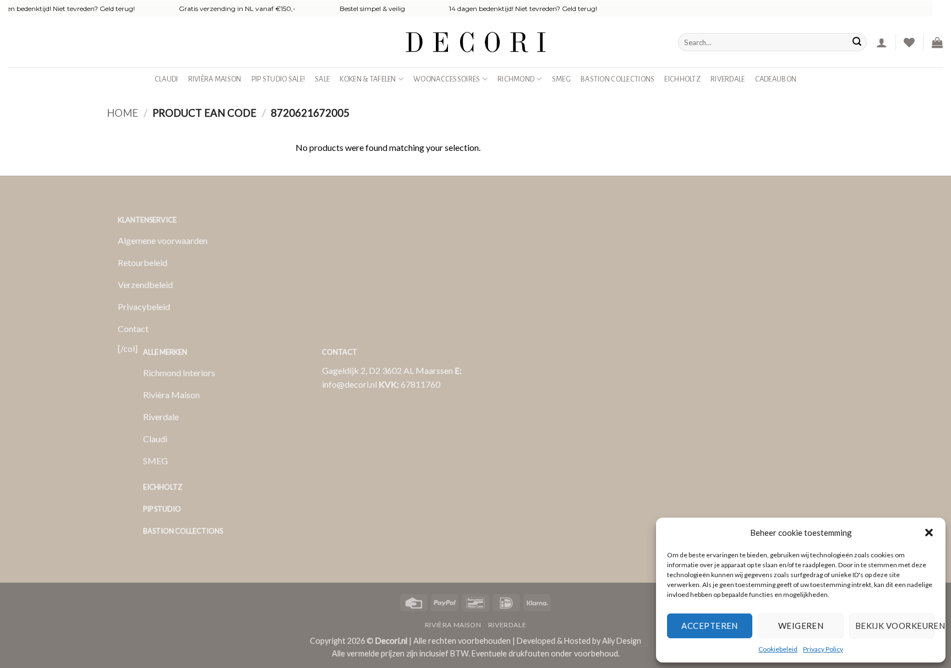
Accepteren (709, 626)
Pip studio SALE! (278, 79)
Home (122, 113)
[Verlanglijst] (909, 42)
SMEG (561, 79)
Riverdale (727, 79)
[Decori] (475, 42)
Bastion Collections (617, 79)
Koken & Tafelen (368, 79)
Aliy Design (621, 640)
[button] (928, 532)
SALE (322, 79)
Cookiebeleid (777, 649)
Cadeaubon (776, 79)
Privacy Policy (823, 649)
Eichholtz (682, 79)
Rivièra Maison (215, 79)
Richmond (516, 79)
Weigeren (801, 626)
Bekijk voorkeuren (894, 626)
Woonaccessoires (446, 79)
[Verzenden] (857, 42)
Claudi (166, 79)
